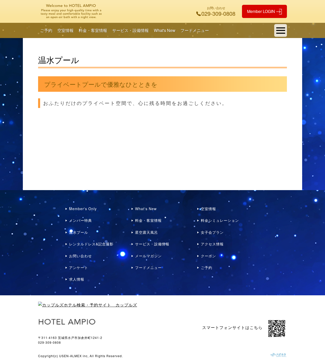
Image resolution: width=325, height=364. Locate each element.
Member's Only (83, 208)
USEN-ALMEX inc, (74, 356)
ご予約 (46, 30)
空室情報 (65, 30)
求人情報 (76, 279)
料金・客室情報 (93, 30)
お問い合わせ (80, 255)
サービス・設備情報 (130, 30)
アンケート (78, 267)
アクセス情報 (212, 243)
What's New (164, 30)
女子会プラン (212, 232)
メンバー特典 (80, 220)
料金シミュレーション (220, 220)
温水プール (78, 232)
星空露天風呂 (146, 232)
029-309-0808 (49, 342)
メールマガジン (148, 255)
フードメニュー (195, 30)
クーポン (208, 255)
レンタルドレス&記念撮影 (91, 243)
